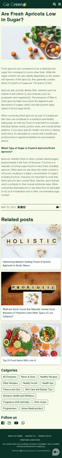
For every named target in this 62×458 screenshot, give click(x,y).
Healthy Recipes (48, 376)
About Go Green (15, 436)
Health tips (48, 383)
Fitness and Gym (11, 389)
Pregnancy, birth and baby (16, 402)
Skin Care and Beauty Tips (39, 389)
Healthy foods (30, 383)
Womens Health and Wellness (18, 395)
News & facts (28, 376)
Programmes (10, 408)
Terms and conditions (30, 440)
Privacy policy (44, 436)
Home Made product (32, 408)
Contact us (30, 436)
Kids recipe (40, 402)
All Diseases (9, 376)
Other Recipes (10, 383)
